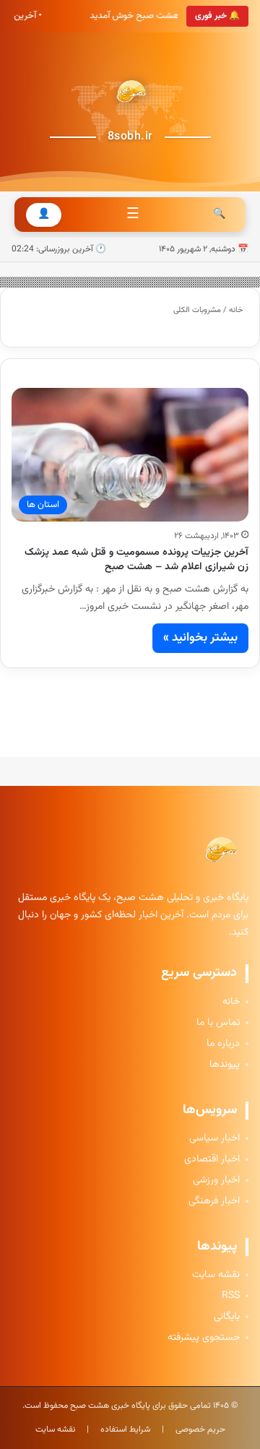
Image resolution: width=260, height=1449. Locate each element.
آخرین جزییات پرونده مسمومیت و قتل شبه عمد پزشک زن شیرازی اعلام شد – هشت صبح (136, 560)
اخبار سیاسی (214, 1138)
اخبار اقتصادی (212, 1159)
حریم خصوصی (200, 1429)
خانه (237, 310)
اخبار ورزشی (216, 1180)
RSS (231, 1296)
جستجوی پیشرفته (204, 1338)
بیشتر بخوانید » (200, 637)
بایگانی (227, 1317)
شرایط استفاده (125, 1429)
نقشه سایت (216, 1275)
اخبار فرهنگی (214, 1201)
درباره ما (223, 1044)
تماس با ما (218, 1023)
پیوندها (224, 1065)
